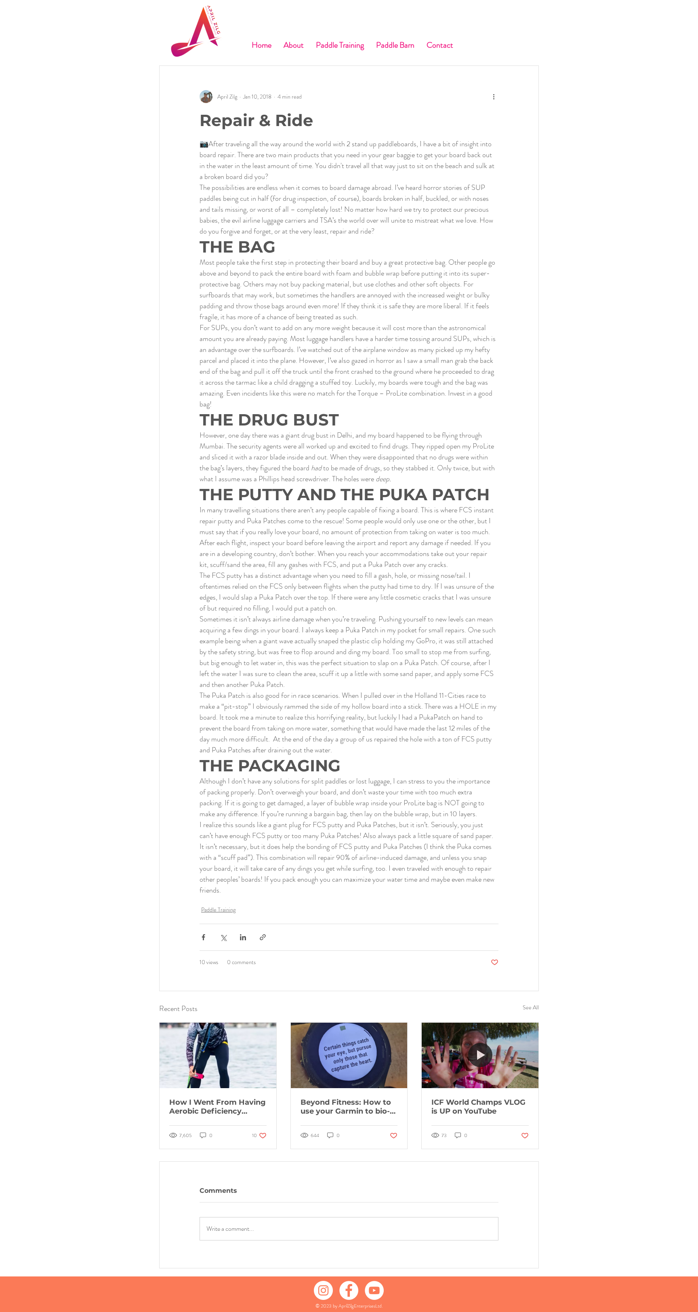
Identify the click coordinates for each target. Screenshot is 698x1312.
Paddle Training (218, 910)
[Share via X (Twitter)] (223, 937)
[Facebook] (348, 1290)
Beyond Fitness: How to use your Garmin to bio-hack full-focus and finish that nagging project (348, 1107)
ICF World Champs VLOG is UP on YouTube (478, 1107)
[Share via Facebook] (203, 937)
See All (531, 1007)
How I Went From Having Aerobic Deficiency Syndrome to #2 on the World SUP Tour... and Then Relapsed (217, 1107)
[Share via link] (263, 937)
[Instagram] (323, 1290)
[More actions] (493, 96)
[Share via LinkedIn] (243, 937)
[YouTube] (374, 1290)
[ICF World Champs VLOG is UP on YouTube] (480, 1055)
